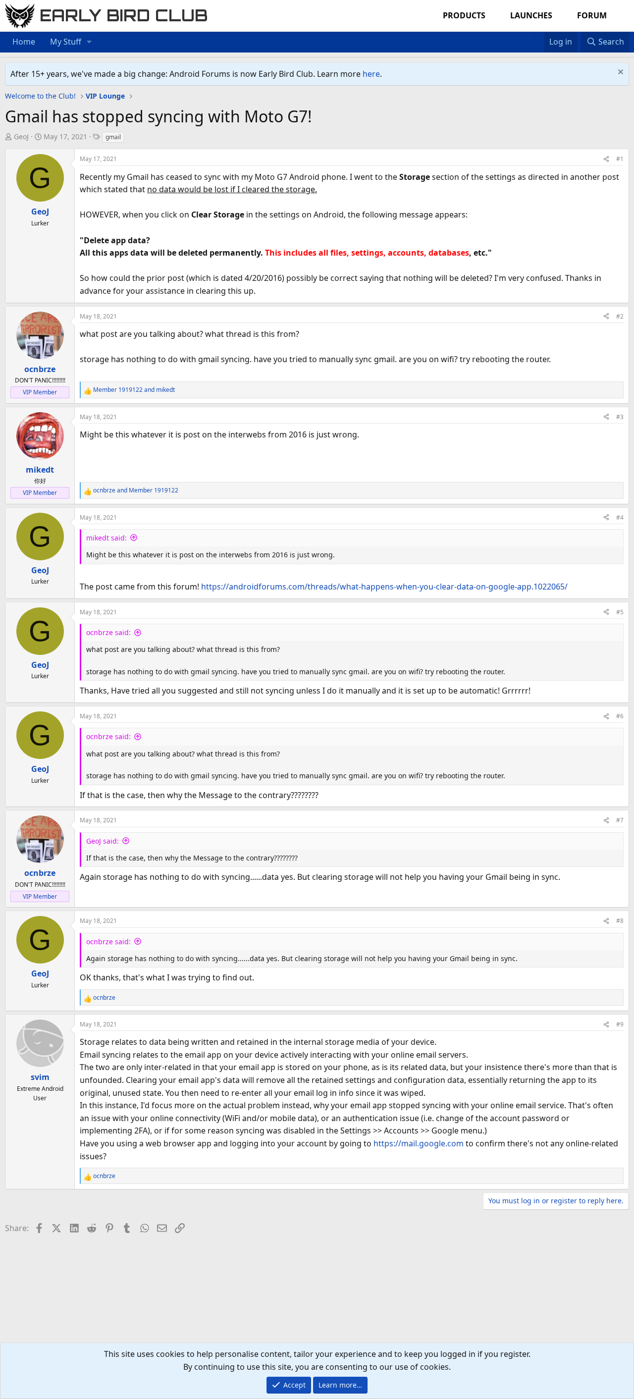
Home (23, 41)
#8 (620, 920)
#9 (620, 1024)
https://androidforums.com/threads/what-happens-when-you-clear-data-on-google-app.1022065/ (384, 586)
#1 (620, 159)
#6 (620, 716)
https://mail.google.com (418, 1143)
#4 (620, 517)
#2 (620, 316)
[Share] (606, 159)
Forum (592, 15)
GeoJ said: (102, 841)
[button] (89, 42)
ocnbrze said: (108, 632)
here (371, 73)
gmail (113, 137)
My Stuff (65, 41)
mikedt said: (106, 537)
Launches (531, 15)
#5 (620, 612)
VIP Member (40, 392)
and (134, 389)
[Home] (529, 36)
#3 (620, 417)
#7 (620, 820)
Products (464, 15)
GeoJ (21, 136)
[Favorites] (539, 36)
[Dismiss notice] (619, 73)
